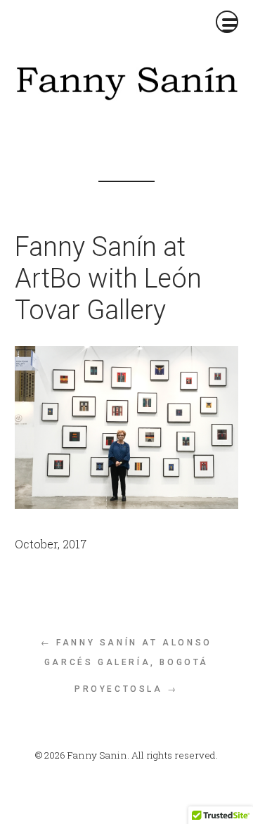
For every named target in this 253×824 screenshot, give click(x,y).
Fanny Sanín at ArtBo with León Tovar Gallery (108, 278)
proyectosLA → (126, 689)
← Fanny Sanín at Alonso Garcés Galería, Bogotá (126, 652)
